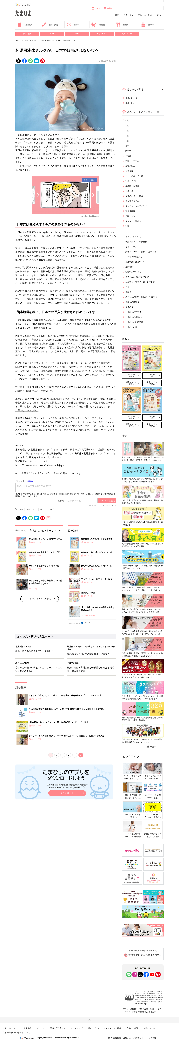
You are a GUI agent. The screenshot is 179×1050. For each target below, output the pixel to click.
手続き (128, 292)
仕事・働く (130, 191)
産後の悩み (130, 165)
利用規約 (27, 1028)
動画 (127, 226)
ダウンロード (67, 793)
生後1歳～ (129, 103)
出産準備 (102, 24)
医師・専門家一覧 (57, 1028)
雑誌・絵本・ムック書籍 (136, 241)
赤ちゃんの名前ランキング (137, 276)
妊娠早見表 (28, 24)
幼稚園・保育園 (132, 186)
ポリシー (40, 1028)
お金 (127, 286)
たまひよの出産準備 (134, 322)
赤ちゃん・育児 (145, 15)
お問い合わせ (149, 1028)
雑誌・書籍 (27, 33)
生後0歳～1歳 (131, 98)
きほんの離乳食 (132, 302)
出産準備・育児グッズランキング (140, 281)
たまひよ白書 (131, 327)
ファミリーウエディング (136, 206)
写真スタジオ (127, 33)
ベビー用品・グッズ (134, 175)
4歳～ (127, 140)
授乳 (21, 509)
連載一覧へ (151, 746)
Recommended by (74, 623)
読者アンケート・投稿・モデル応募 (141, 251)
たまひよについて (133, 236)
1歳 (127, 125)
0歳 (41, 509)
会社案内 (153, 1037)
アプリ (52, 33)
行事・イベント (132, 181)
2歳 (127, 130)
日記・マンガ (131, 216)
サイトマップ (77, 1028)
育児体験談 (130, 211)
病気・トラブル (132, 160)
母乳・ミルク (31, 509)
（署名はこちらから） (26, 410)
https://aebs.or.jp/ (141, 1004)
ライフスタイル (132, 201)
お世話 (128, 155)
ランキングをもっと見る (39, 598)
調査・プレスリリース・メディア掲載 (104, 1028)
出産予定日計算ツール (135, 261)
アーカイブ (50, 509)
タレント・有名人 (133, 221)
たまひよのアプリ (133, 312)
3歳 (127, 135)
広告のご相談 (132, 1028)
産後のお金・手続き (134, 196)
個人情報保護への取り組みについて (126, 1037)
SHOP (98, 8)
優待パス (151, 24)
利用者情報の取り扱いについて (16, 1032)
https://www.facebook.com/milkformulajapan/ (40, 465)
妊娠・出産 (128, 15)
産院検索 (129, 266)
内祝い (110, 8)
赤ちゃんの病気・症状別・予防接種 (141, 297)
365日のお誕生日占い (134, 256)
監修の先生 (130, 307)
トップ (17, 40)
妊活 (159, 15)
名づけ (76, 24)
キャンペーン (102, 33)
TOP (117, 15)
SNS (77, 33)
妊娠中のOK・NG (133, 271)
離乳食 (125, 24)
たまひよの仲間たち (134, 317)
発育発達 (129, 170)
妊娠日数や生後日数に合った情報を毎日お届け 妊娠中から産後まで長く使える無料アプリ (67, 786)
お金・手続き (53, 24)
